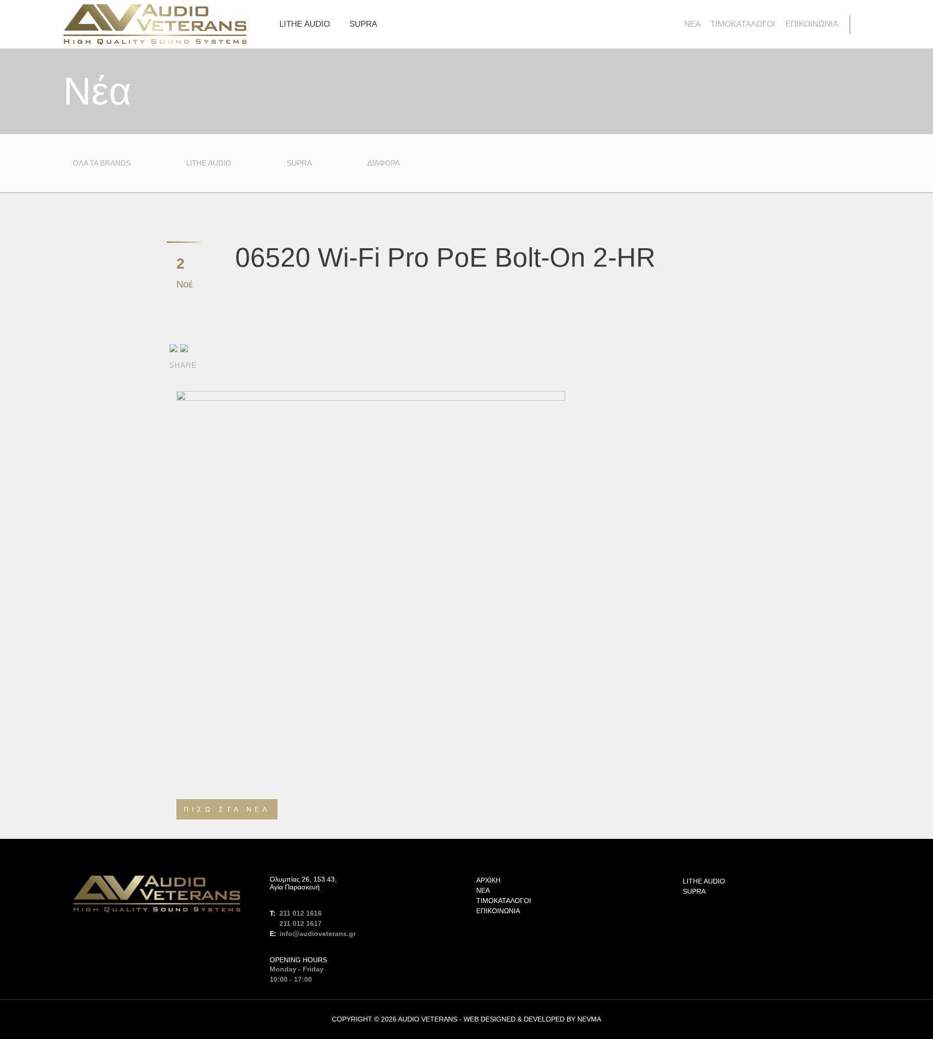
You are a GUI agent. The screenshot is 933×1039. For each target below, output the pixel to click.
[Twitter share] (184, 347)
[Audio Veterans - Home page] (155, 24)
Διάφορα (383, 163)
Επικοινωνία (811, 24)
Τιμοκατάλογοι (743, 24)
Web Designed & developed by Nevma (532, 1019)
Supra (363, 24)
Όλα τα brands (102, 163)
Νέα (692, 24)
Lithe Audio (304, 24)
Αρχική (488, 880)
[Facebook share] (173, 347)
